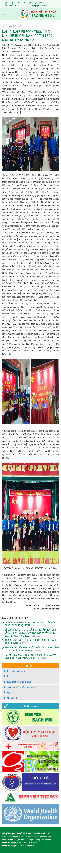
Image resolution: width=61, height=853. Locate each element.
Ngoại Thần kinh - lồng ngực (18, 681)
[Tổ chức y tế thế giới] (30, 823)
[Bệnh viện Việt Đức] (30, 802)
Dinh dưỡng (11, 697)
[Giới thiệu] (13, 2)
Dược (8, 692)
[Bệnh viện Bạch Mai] (30, 724)
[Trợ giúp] (24, 5)
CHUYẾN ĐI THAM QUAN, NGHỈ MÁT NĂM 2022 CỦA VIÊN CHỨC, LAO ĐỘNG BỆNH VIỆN (30, 624)
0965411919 (30, 845)
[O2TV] (30, 771)
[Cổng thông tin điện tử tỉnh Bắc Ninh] (30, 749)
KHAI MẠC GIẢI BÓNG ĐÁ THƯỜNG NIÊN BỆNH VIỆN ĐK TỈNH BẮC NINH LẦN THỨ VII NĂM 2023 (32, 649)
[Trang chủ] (6, 2)
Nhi (8, 676)
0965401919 (32, 842)
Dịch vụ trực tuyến (35, 2)
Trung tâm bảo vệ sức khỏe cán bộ (21, 687)
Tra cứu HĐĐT (13, 5)
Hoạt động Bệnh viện (15, 671)
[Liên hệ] (19, 2)
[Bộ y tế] (30, 790)
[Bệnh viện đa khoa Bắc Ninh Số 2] (33, 14)
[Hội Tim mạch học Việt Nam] (30, 741)
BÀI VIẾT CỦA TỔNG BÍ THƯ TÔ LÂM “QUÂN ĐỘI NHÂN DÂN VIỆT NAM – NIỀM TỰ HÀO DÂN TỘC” (30, 656)
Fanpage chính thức (40, 5)
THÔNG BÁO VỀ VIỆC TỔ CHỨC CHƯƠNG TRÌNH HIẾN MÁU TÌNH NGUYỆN (30, 642)
